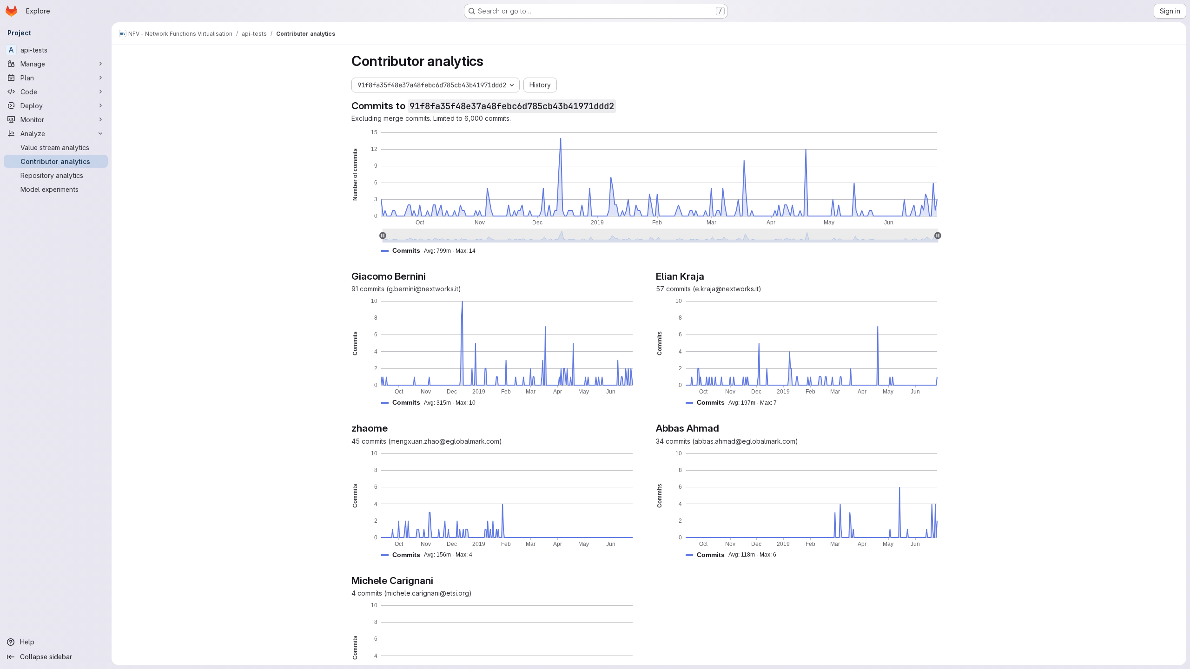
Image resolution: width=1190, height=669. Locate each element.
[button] (432, 251)
